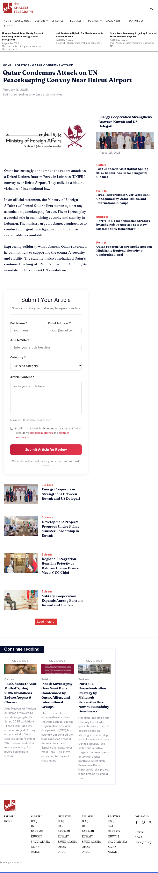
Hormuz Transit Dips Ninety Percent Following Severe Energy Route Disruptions (22, 36)
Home (7, 65)
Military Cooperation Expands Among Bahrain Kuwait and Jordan (62, 600)
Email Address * (59, 323)
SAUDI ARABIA (40, 841)
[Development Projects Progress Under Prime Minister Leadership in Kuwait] (21, 526)
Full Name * (18, 323)
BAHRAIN (37, 831)
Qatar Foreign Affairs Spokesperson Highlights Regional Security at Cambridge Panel (124, 250)
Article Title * (19, 340)
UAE (33, 826)
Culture (101, 165)
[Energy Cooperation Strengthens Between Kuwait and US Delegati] (21, 494)
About (138, 836)
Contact (139, 832)
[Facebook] (137, 822)
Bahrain (47, 554)
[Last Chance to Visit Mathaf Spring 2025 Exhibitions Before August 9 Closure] (20, 669)
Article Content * (22, 377)
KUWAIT (36, 836)
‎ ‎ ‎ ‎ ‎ (7, 660)
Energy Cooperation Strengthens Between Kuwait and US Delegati (61, 493)
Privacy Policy (143, 842)
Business (47, 485)
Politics (22, 65)
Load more (44, 621)
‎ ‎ (96, 152)
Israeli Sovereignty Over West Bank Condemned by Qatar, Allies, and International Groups (123, 199)
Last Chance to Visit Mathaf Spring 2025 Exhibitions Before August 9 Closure (122, 173)
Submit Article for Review (46, 449)
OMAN (35, 846)
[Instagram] (143, 822)
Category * (18, 357)
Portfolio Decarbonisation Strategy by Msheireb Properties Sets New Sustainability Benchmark (123, 225)
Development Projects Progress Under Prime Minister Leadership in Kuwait (60, 529)
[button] (151, 8)
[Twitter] (150, 822)
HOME (8, 821)
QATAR (35, 851)
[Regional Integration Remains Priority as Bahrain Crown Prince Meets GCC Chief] (21, 563)
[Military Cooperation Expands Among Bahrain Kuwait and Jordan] (21, 600)
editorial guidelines (41, 433)
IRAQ (34, 821)
